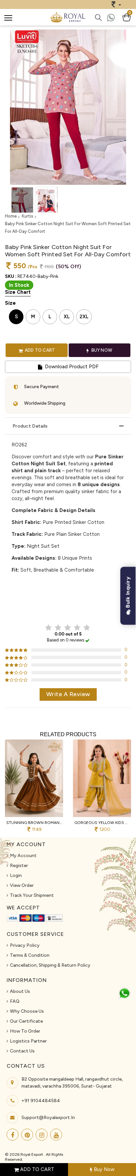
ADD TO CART (36, 1169)
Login (16, 875)
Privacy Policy (25, 945)
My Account (23, 855)
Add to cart (39, 350)
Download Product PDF (71, 367)
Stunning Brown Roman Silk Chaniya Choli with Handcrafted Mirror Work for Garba (34, 822)
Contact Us (22, 1051)
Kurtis (27, 216)
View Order (22, 885)
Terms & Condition (30, 955)
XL (67, 317)
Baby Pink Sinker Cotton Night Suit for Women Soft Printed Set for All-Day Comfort (68, 227)
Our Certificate (26, 1021)
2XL (84, 317)
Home (11, 216)
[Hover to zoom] (68, 107)
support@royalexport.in (48, 1117)
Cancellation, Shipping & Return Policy (50, 965)
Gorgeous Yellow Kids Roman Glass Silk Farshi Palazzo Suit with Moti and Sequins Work (102, 822)
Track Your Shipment (32, 895)
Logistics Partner (28, 1041)
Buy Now (103, 1169)
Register (19, 865)
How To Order (25, 1031)
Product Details (30, 426)
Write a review (68, 694)
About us (20, 991)
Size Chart (18, 292)
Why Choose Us (27, 1011)
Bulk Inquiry (128, 593)
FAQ (14, 1001)
